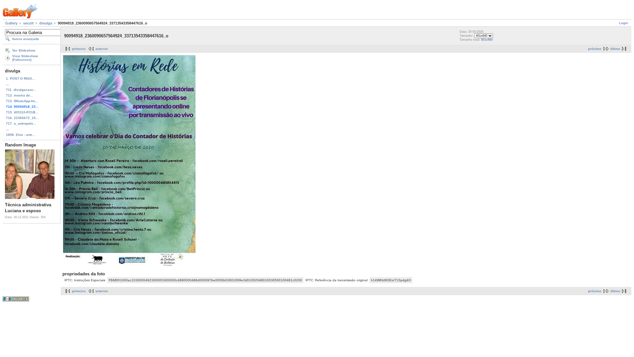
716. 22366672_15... (22, 118)
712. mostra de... (19, 95)
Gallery (11, 23)
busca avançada (25, 39)
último (615, 49)
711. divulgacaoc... (21, 90)
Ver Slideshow (23, 50)
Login (623, 23)
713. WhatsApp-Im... (22, 101)
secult (28, 23)
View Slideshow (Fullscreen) (25, 57)
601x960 (487, 39)
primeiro (79, 49)
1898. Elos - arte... (20, 135)
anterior (101, 49)
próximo (594, 49)
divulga (45, 23)
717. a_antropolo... (21, 123)
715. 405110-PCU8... (22, 112)
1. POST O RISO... (20, 78)
